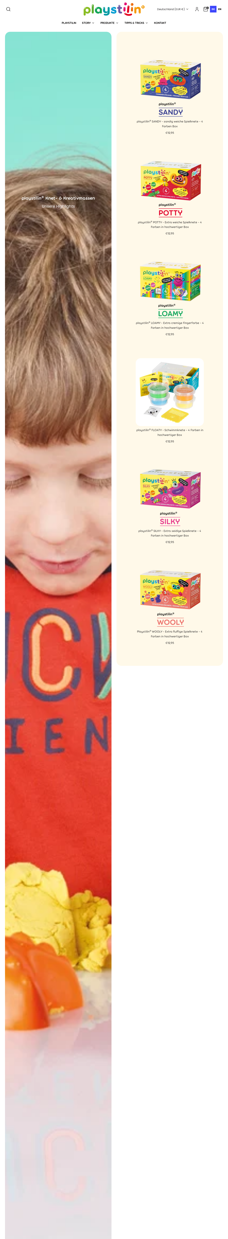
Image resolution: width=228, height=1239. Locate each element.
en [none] (219, 9)
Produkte (107, 22)
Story (86, 22)
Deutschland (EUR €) (171, 9)
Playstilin (69, 22)
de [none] (213, 9)
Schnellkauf (170, 111)
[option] (219, 9)
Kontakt (160, 22)
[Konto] (197, 9)
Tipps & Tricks (135, 22)
